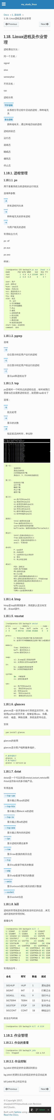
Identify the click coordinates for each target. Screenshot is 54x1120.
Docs (6, 15)
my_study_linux (29, 4)
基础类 (16, 15)
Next (43, 24)
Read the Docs (11, 1115)
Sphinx (17, 1112)
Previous (12, 24)
